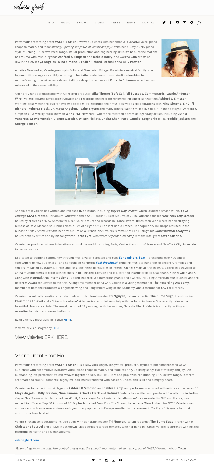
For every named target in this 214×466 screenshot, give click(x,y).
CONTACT (191, 460)
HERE (67, 319)
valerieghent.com (27, 440)
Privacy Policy (174, 460)
